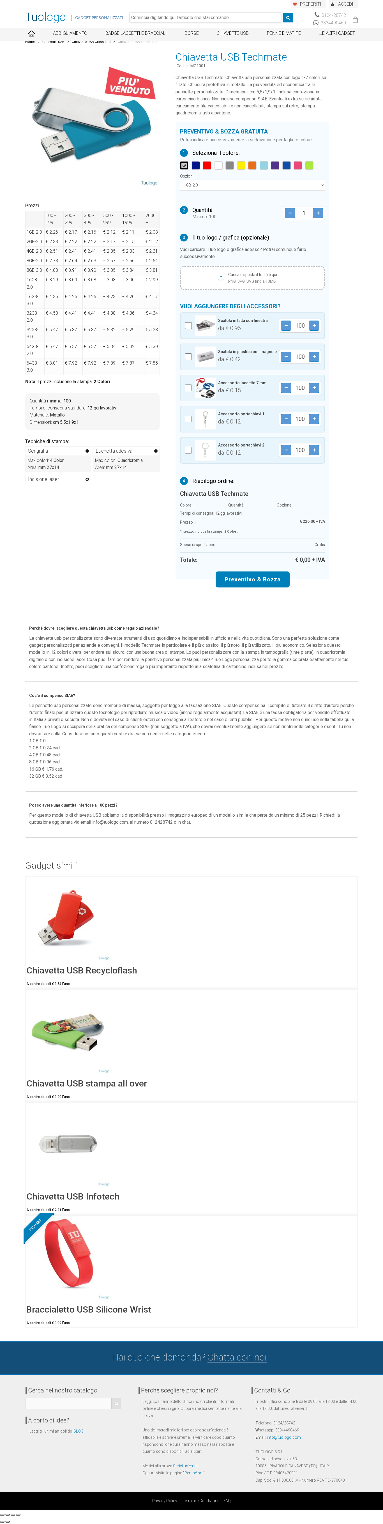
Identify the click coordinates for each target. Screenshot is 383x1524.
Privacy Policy (164, 1500)
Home (30, 42)
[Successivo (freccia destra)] (7, 1522)
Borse (192, 33)
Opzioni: (187, 176)
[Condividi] (7, 1515)
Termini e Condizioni (200, 1500)
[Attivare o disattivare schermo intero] (13, 1515)
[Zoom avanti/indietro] (18, 1515)
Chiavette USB (233, 33)
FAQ (227, 1500)
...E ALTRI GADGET (337, 33)
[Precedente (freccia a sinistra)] (2, 1522)
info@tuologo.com (284, 1437)
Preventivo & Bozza (253, 579)
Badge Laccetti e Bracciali (136, 33)
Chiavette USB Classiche (91, 42)
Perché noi (193, 1473)
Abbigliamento (70, 33)
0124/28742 (333, 15)
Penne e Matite (284, 33)
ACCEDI (345, 4)
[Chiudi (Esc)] (2, 1515)
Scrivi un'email (185, 1466)
